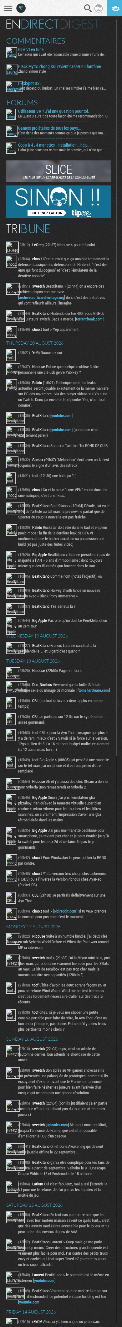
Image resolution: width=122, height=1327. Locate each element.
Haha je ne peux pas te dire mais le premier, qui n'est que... (61, 150)
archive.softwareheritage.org (41, 297)
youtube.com (61, 415)
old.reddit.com (65, 911)
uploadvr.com (57, 1124)
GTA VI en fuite (30, 49)
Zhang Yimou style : (33, 71)
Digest (79, 24)
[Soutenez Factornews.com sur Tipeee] (58, 216)
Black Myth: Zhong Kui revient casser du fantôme (59, 66)
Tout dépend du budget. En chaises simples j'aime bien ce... (62, 88)
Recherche (88, 8)
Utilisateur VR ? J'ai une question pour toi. (53, 111)
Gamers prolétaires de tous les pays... (49, 128)
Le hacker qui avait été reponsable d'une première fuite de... (62, 54)
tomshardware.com (94, 690)
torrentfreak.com (89, 319)
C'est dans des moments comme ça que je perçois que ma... (62, 133)
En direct (32, 24)
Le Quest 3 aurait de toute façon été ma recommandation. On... (64, 116)
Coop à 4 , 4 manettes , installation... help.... (54, 145)
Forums (22, 102)
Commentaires (35, 40)
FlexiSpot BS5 (30, 83)
